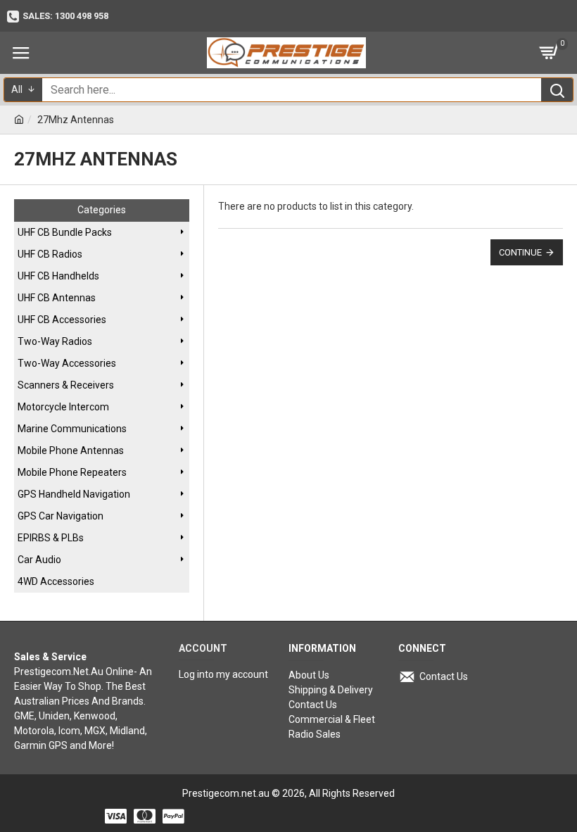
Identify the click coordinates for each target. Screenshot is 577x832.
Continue (520, 252)
